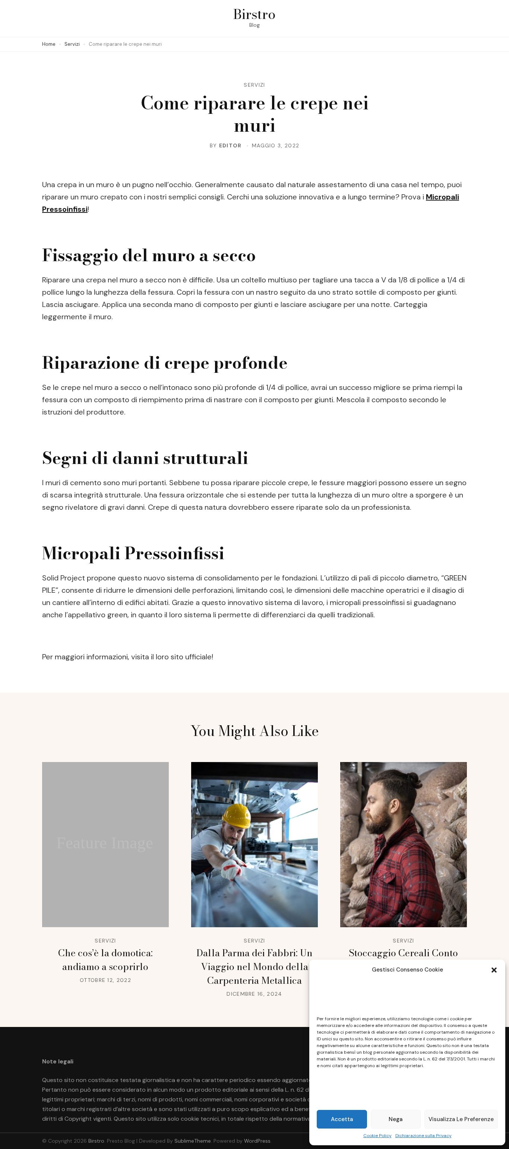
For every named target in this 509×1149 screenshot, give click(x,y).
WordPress (257, 1140)
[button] (494, 970)
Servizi (254, 84)
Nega (395, 1119)
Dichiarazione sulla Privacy (423, 1136)
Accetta (342, 1119)
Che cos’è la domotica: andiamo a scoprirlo (105, 960)
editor (230, 145)
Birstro (254, 14)
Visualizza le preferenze (461, 1119)
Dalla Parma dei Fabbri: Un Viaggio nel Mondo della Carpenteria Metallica (254, 967)
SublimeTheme (192, 1140)
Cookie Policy (377, 1136)
